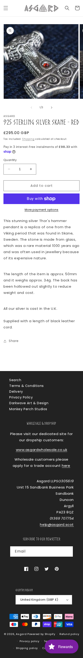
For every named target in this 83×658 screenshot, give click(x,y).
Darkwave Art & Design (29, 403)
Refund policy (69, 634)
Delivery (16, 391)
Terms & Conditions (26, 385)
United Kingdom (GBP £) (39, 599)
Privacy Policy (21, 397)
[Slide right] (52, 107)
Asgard (21, 634)
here (66, 465)
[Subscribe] (68, 551)
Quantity (10, 160)
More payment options (42, 210)
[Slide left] (31, 107)
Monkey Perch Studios (28, 409)
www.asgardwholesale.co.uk (41, 449)
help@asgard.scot (57, 524)
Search (15, 380)
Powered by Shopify (41, 634)
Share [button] (14, 341)
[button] (6, 8)
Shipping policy (27, 648)
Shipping (28, 139)
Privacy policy (29, 641)
